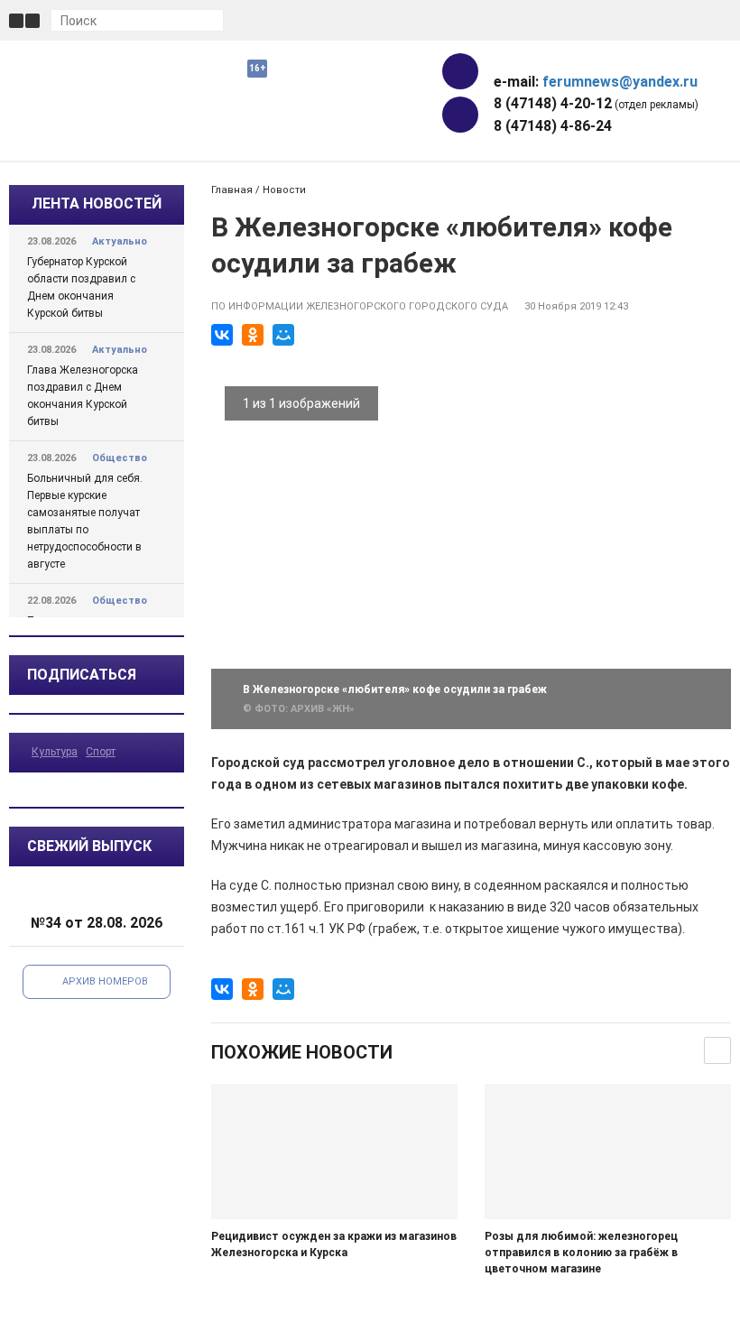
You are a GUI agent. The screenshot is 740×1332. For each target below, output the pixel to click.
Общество (119, 458)
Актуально (119, 241)
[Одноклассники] (253, 335)
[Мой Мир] (283, 335)
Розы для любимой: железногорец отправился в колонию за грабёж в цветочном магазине (581, 1252)
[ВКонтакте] (222, 335)
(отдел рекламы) (596, 103)
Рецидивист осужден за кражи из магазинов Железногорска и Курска (334, 1244)
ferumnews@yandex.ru (620, 81)
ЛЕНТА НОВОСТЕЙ (97, 203)
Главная (232, 190)
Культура (55, 751)
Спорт (101, 751)
